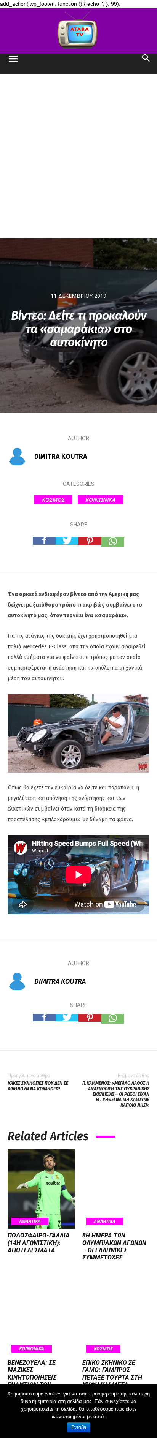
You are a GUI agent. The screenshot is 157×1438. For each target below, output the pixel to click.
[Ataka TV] (78, 31)
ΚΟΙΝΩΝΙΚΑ (100, 499)
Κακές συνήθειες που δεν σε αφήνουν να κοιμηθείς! (38, 1086)
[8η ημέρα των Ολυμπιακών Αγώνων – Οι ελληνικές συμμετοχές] (115, 1189)
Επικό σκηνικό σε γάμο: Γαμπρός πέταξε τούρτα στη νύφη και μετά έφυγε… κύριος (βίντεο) (112, 1381)
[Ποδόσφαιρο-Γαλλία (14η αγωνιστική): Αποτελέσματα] (41, 1189)
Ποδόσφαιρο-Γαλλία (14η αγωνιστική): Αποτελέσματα (39, 1242)
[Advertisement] (78, 156)
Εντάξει (78, 1427)
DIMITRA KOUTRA (60, 456)
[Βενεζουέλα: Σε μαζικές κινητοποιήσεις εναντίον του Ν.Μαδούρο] (41, 1316)
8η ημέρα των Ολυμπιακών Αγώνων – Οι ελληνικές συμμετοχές (114, 1246)
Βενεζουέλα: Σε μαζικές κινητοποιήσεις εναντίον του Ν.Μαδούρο (32, 1377)
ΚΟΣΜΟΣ (53, 499)
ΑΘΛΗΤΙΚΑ (30, 1221)
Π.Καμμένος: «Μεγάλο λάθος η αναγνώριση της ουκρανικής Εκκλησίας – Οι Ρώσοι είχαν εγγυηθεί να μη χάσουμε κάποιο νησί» (115, 1094)
